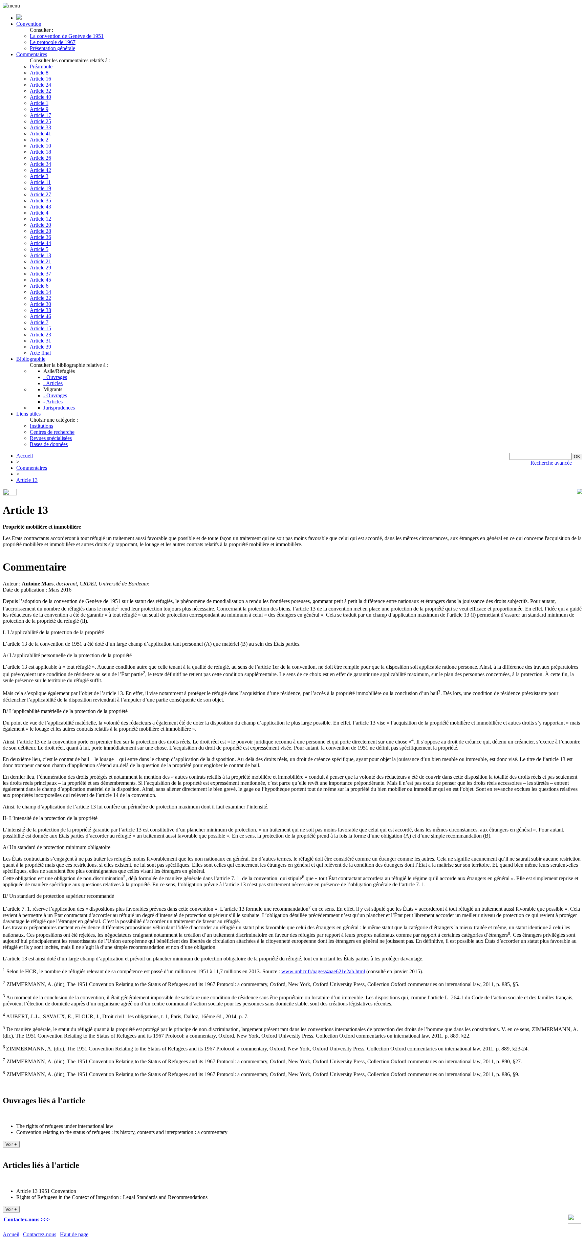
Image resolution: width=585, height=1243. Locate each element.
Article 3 (39, 176)
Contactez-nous (39, 1234)
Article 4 (39, 213)
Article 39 (40, 347)
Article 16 (40, 79)
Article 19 (40, 188)
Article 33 (40, 127)
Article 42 (40, 170)
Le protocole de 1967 (52, 42)
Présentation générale (52, 48)
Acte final (40, 353)
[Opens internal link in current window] (574, 1222)
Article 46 (40, 316)
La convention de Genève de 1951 (67, 36)
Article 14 (40, 292)
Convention (28, 24)
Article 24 (40, 85)
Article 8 (39, 72)
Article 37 (40, 273)
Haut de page (74, 1234)
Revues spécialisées (51, 438)
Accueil (24, 456)
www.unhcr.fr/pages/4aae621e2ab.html (323, 971)
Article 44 (40, 243)
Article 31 (40, 340)
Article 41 (40, 133)
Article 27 (40, 194)
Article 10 (40, 146)
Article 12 (40, 219)
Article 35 (40, 200)
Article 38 (40, 310)
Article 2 (39, 139)
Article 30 (40, 304)
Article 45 (40, 280)
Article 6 (39, 286)
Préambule (41, 66)
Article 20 (40, 225)
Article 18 (40, 152)
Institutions (41, 426)
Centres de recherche (52, 432)
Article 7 (39, 322)
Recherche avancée (551, 463)
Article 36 (40, 237)
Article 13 (40, 255)
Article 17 (40, 115)
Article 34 (40, 164)
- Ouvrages (55, 377)
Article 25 (40, 121)
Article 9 (39, 109)
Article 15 (40, 328)
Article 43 (40, 206)
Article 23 (40, 334)
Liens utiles (28, 414)
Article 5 (39, 249)
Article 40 (40, 97)
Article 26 (40, 158)
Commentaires (31, 54)
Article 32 (40, 91)
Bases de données (49, 444)
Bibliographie (30, 359)
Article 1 (39, 103)
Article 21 (40, 261)
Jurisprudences (59, 407)
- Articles (53, 383)
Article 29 (40, 267)
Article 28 (40, 231)
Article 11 (40, 182)
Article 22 (40, 298)
